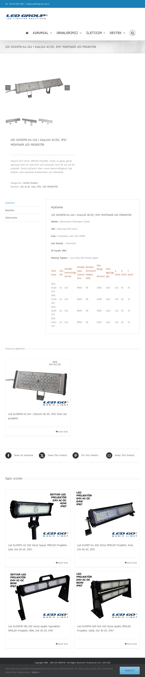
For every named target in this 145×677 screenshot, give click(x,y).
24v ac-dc (25, 186)
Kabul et (130, 670)
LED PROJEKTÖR (50, 186)
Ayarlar (35, 672)
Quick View (63, 431)
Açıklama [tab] (9, 202)
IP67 (39, 186)
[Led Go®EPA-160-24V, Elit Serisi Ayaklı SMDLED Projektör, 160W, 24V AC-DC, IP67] (107, 596)
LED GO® (106, 662)
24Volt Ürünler (30, 183)
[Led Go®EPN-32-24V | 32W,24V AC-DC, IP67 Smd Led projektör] (38, 384)
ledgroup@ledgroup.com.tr (38, 3)
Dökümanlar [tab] (11, 217)
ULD (99, 662)
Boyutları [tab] (9, 210)
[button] (132, 33)
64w (33, 186)
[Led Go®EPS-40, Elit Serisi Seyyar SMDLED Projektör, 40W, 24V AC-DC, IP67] (38, 514)
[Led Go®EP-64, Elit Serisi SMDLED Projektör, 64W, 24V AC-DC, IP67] (107, 514)
